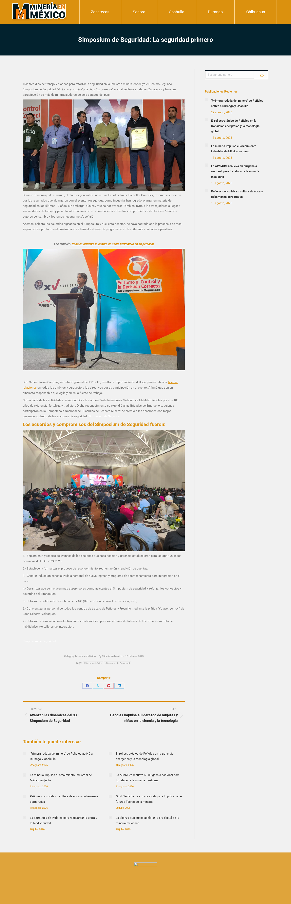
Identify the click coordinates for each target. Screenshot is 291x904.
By (110, 656)
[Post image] (24, 753)
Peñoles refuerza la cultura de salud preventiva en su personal (113, 244)
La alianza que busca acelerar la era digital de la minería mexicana (147, 820)
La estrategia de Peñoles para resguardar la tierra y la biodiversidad (63, 820)
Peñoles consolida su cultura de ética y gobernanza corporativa (64, 799)
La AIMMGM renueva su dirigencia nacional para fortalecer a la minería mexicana (148, 777)
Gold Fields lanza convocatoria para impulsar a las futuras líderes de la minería (149, 799)
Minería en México (85, 656)
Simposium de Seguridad (118, 663)
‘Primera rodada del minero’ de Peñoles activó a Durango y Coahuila (61, 756)
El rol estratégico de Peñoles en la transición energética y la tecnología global (145, 756)
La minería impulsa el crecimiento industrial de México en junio (61, 777)
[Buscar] (262, 74)
